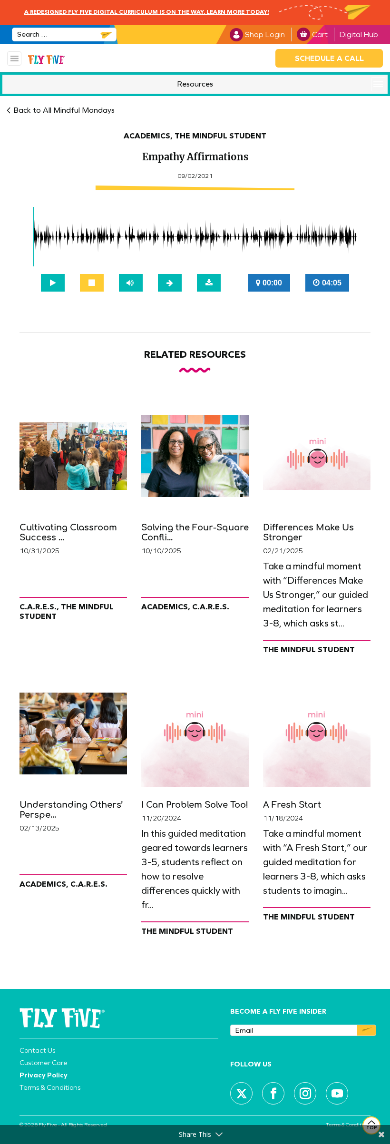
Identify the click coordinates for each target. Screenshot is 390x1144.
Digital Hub (359, 34)
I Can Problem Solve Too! (194, 805)
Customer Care (44, 1062)
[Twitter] (241, 1093)
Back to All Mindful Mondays (64, 110)
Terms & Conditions (50, 1087)
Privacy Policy (44, 1075)
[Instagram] (305, 1093)
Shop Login (265, 34)
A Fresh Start (292, 805)
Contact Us (37, 1050)
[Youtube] (337, 1093)
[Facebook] (273, 1093)
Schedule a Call (329, 58)
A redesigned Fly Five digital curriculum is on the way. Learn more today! (146, 12)
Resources (195, 83)
